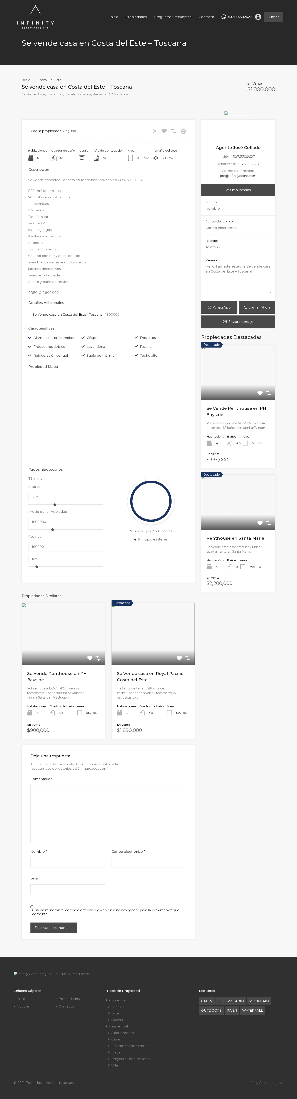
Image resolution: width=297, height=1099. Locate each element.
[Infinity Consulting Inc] (35, 27)
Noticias (23, 1006)
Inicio (114, 17)
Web (34, 879)
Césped (93, 338)
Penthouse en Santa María (235, 538)
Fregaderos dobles (49, 347)
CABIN (206, 1001)
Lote (115, 1013)
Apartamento (122, 1033)
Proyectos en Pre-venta (131, 1059)
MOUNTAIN (259, 1001)
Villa (114, 1065)
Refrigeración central (50, 355)
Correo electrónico (128, 852)
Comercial (117, 1000)
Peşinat (34, 537)
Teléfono (211, 240)
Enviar (274, 17)
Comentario (41, 779)
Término (35, 478)
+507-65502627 (239, 17)
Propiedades (136, 17)
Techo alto (148, 355)
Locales (117, 1007)
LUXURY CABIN (231, 1001)
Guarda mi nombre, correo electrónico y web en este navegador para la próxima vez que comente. (105, 912)
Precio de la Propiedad (47, 512)
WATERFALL (252, 1010)
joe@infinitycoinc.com (238, 176)
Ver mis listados (238, 190)
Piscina (145, 347)
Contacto (206, 17)
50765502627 (244, 157)
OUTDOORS (211, 1010)
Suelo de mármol (101, 355)
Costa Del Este (49, 80)
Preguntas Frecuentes (172, 17)
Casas (116, 1039)
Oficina (117, 1020)
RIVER (232, 1010)
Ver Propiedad (63, 653)
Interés (34, 487)
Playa (115, 1052)
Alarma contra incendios (53, 338)
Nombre (38, 852)
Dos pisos (148, 338)
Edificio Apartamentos (129, 1046)
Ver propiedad (238, 389)
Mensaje (211, 260)
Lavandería (96, 347)
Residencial (118, 1026)
